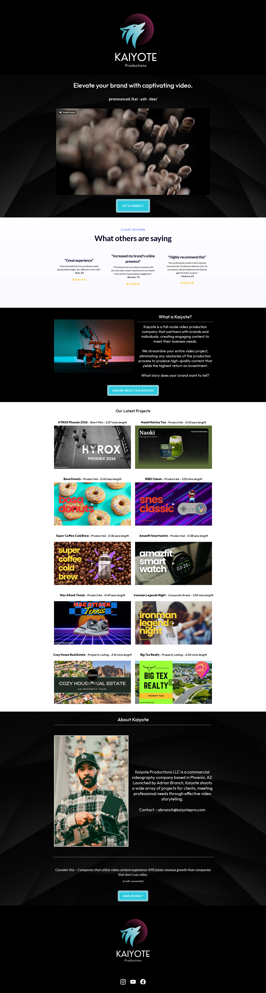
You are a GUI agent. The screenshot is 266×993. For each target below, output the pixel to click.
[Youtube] (133, 982)
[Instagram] (123, 982)
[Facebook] (143, 982)
